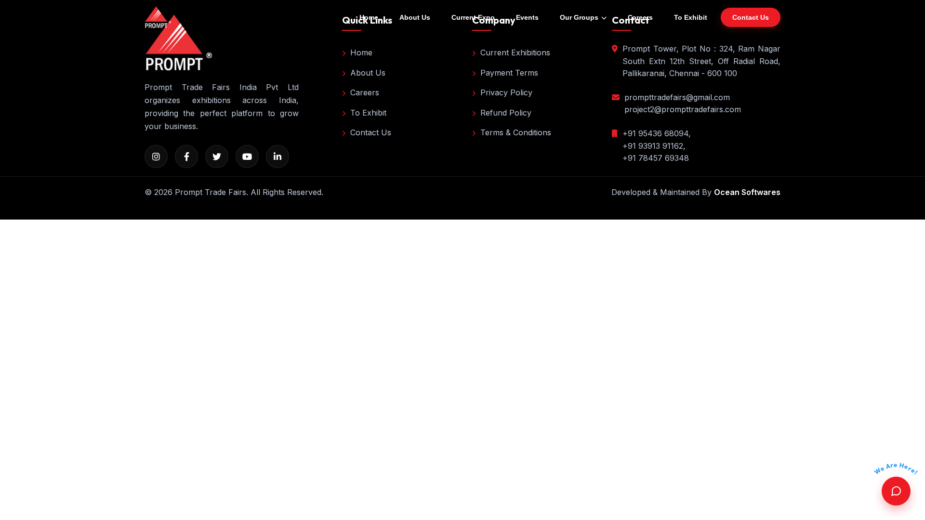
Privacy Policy (506, 92)
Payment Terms (509, 73)
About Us (414, 17)
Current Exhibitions (515, 52)
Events (527, 17)
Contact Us (370, 132)
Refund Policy (505, 112)
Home (368, 17)
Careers (640, 17)
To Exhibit (690, 17)
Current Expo (473, 17)
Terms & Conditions (515, 132)
